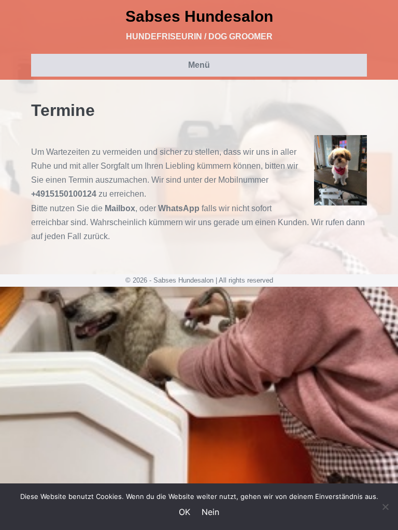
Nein (210, 512)
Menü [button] (199, 65)
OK (184, 512)
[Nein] (385, 507)
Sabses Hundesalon (199, 16)
